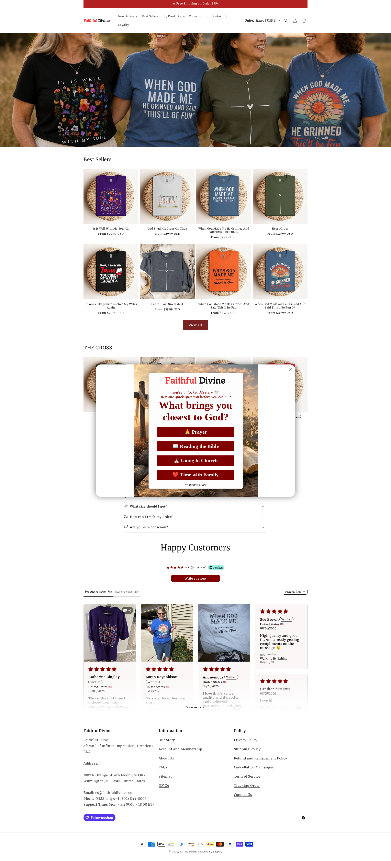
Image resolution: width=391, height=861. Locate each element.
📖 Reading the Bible (195, 446)
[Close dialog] (290, 369)
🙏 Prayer (195, 432)
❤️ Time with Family (195, 474)
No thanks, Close (195, 485)
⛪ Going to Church (195, 460)
